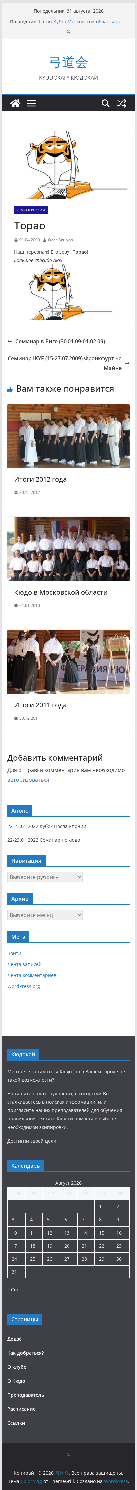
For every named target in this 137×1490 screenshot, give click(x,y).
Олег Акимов (60, 240)
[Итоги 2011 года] (68, 634)
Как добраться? (25, 1353)
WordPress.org (23, 986)
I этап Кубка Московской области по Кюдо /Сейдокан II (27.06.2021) (80, 24)
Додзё (14, 1339)
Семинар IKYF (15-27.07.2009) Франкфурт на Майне (65, 363)
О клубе (16, 1367)
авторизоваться (28, 779)
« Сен (13, 1289)
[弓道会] (15, 103)
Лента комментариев (31, 975)
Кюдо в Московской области (61, 592)
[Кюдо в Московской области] (68, 521)
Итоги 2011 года (40, 704)
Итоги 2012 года (40, 479)
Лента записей (24, 964)
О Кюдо (16, 1381)
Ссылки (16, 1423)
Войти (14, 953)
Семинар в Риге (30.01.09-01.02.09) (60, 341)
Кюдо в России (31, 210)
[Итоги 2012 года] (68, 408)
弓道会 (68, 61)
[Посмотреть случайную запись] (122, 103)
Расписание (21, 1409)
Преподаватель (25, 1395)
